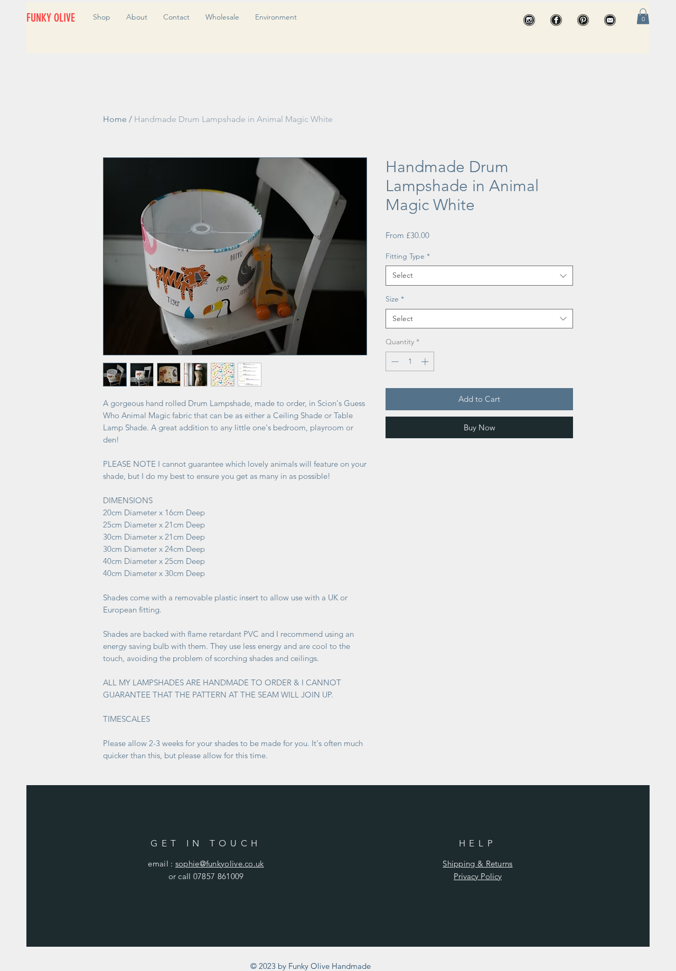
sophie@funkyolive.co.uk (219, 864)
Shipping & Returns (477, 864)
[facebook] (556, 20)
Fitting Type (408, 256)
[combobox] (479, 276)
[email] (610, 20)
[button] (643, 16)
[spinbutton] (409, 361)
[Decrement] (393, 361)
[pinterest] (583, 20)
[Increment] (426, 361)
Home (115, 119)
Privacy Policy (478, 876)
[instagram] (529, 20)
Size (395, 299)
